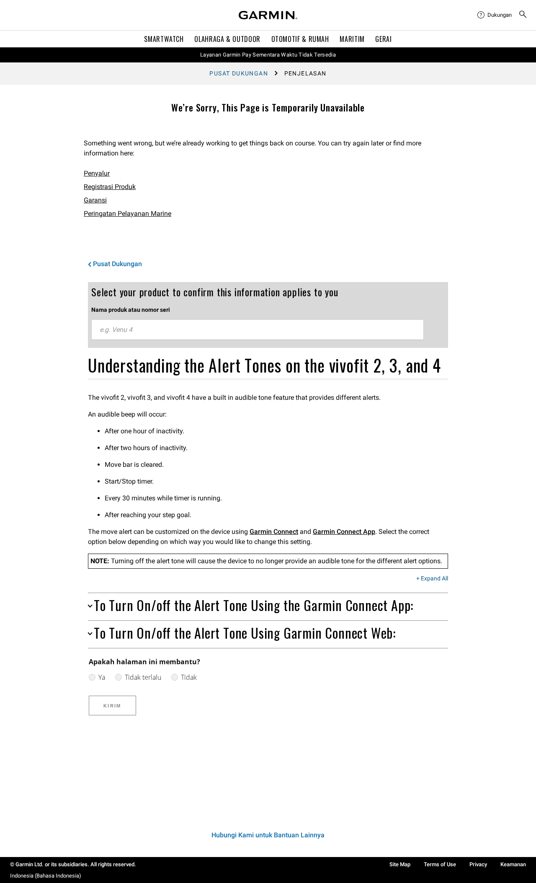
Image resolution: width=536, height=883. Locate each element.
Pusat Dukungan (238, 73)
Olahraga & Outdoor (227, 39)
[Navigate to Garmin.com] (268, 15)
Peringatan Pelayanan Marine (127, 214)
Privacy (478, 864)
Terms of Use (440, 864)
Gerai (383, 39)
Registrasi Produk (110, 187)
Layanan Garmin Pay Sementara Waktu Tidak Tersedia (268, 55)
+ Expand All (432, 578)
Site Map (399, 864)
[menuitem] (494, 15)
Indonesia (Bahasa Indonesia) (45, 876)
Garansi (95, 200)
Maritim (352, 39)
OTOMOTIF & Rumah (300, 39)
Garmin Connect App (344, 532)
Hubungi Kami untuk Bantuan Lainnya (268, 835)
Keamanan (513, 864)
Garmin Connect (274, 532)
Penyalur (97, 173)
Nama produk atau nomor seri (130, 309)
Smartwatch (163, 39)
